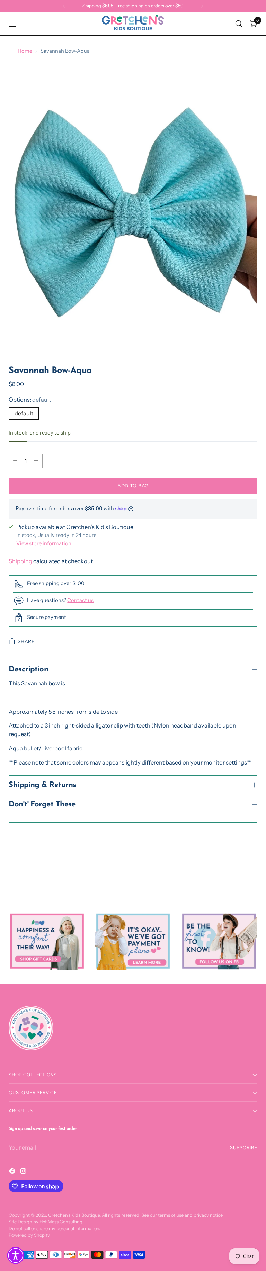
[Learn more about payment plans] (133, 941)
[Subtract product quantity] (15, 461)
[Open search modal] (239, 24)
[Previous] (63, 6)
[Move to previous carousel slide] (235, 875)
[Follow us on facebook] (219, 941)
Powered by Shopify (29, 1235)
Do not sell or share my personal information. (54, 1228)
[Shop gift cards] (47, 941)
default (24, 413)
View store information (43, 543)
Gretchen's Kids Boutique (74, 1215)
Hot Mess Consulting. (61, 1221)
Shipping (20, 561)
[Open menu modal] (12, 24)
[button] (15, 1255)
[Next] (202, 6)
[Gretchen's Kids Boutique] (133, 24)
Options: (30, 399)
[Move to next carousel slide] (251, 875)
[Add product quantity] (36, 461)
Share (26, 641)
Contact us (80, 600)
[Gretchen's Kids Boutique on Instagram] (24, 1172)
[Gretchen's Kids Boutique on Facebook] (13, 1172)
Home (25, 51)
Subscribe (243, 1147)
